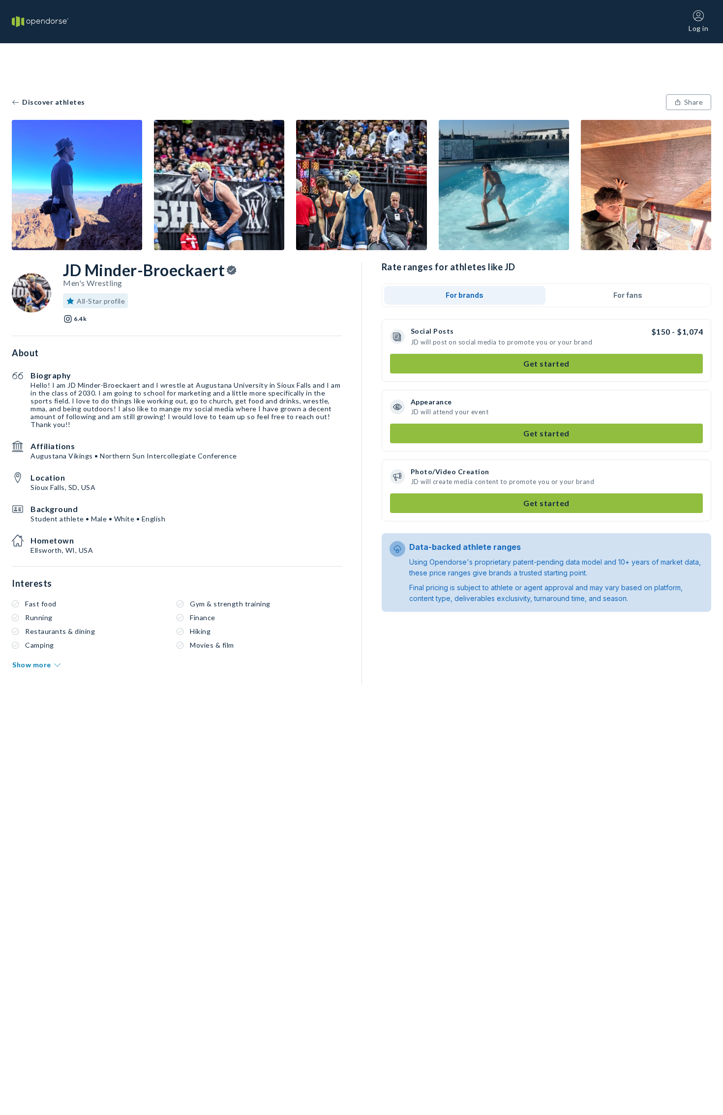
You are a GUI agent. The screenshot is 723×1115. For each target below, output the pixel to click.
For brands (464, 295)
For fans (627, 295)
